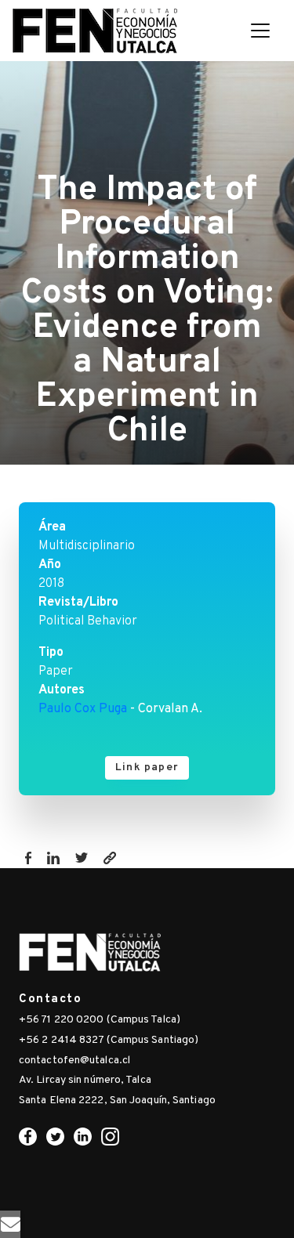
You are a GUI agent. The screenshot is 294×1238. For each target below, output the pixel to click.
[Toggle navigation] (260, 30)
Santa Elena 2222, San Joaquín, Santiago (117, 1100)
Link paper (147, 767)
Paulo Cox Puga (82, 709)
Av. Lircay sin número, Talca (85, 1080)
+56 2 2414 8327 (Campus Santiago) (108, 1040)
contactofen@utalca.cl (74, 1060)
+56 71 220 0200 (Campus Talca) (99, 1019)
